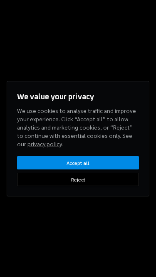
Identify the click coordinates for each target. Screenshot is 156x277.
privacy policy (44, 143)
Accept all (78, 162)
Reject (78, 179)
